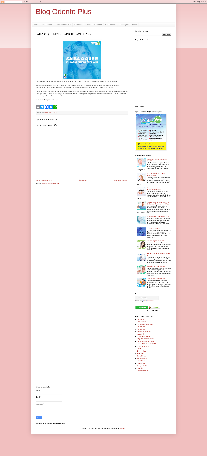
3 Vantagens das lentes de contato (158, 216)
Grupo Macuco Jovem (144, 336)
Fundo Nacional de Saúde (145, 341)
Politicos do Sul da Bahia (145, 324)
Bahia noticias (141, 363)
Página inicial (82, 180)
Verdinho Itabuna (142, 371)
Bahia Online (141, 361)
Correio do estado (143, 346)
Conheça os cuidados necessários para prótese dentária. (158, 188)
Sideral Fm (140, 319)
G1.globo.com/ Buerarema (145, 339)
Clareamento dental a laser (156, 279)
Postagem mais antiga (120, 180)
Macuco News (141, 334)
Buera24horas (141, 356)
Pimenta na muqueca (144, 331)
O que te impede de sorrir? (155, 241)
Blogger (122, 429)
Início (36, 25)
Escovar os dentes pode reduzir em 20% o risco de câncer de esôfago (158, 203)
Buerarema (140, 353)
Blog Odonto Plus (64, 12)
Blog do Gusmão (142, 358)
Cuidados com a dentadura (156, 266)
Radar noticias (142, 322)
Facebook (78, 25)
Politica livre (141, 327)
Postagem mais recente (44, 180)
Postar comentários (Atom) (50, 183)
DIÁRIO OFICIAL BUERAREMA (147, 344)
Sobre (134, 25)
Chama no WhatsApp (94, 25)
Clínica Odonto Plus (63, 25)
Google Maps (110, 25)
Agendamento (47, 25)
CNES (139, 349)
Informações (124, 25)
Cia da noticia (141, 351)
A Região (140, 368)
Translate (151, 301)
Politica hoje (141, 329)
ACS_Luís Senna (142, 366)
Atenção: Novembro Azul (155, 228)
